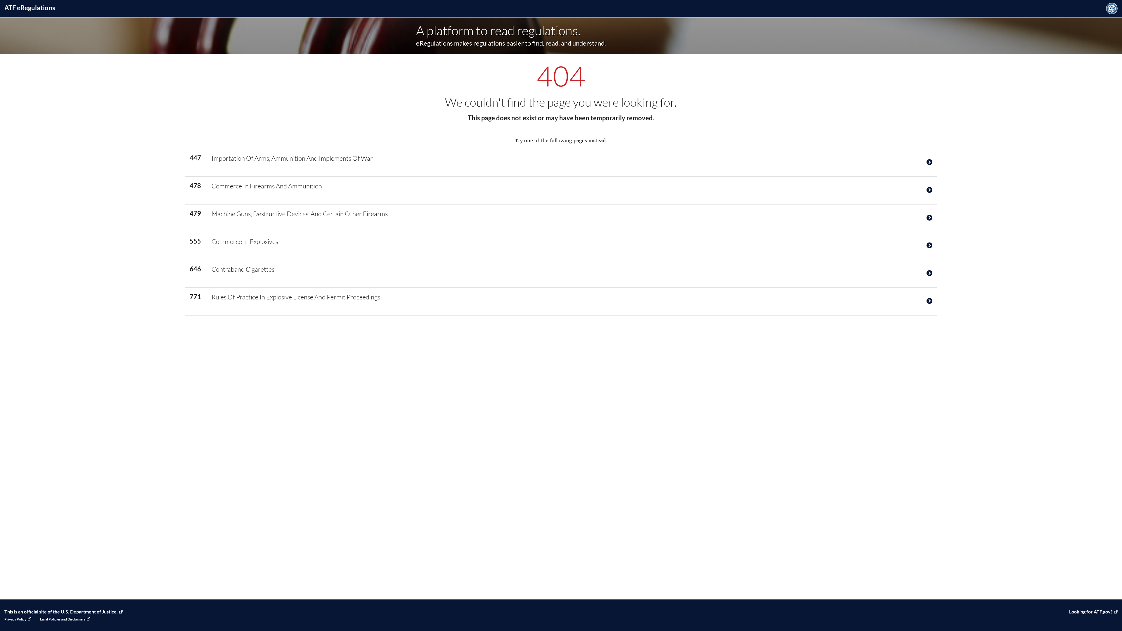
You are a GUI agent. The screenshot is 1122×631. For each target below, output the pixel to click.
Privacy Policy (15, 619)
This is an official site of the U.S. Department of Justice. (61, 611)
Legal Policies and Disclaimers (62, 619)
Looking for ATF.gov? (1091, 611)
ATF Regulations (29, 8)
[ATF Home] (1112, 8)
